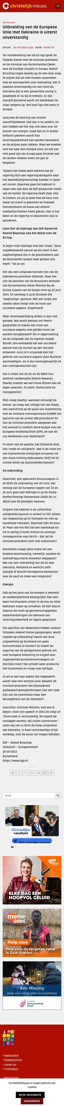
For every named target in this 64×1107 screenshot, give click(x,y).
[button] (58, 6)
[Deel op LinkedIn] (45, 773)
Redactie (49, 47)
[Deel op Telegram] (51, 773)
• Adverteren (11, 1078)
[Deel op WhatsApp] (13, 773)
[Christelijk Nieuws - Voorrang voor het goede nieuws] (27, 6)
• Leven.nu (9, 1064)
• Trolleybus (10, 1069)
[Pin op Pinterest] (38, 773)
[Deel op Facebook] (19, 773)
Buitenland (9, 22)
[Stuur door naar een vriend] (32, 773)
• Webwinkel (11, 1055)
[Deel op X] (25, 773)
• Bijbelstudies (12, 1060)
